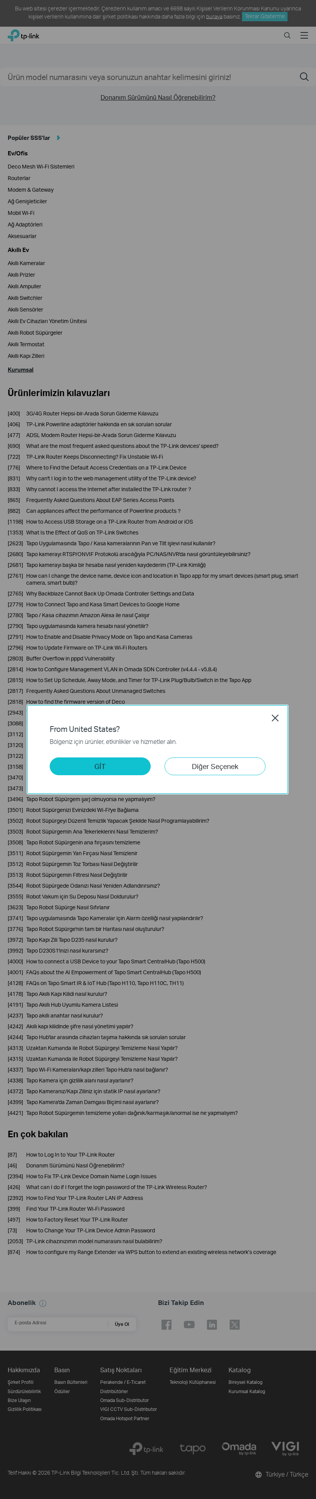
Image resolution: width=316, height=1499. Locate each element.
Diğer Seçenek (215, 766)
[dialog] (158, 749)
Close (275, 718)
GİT (100, 766)
